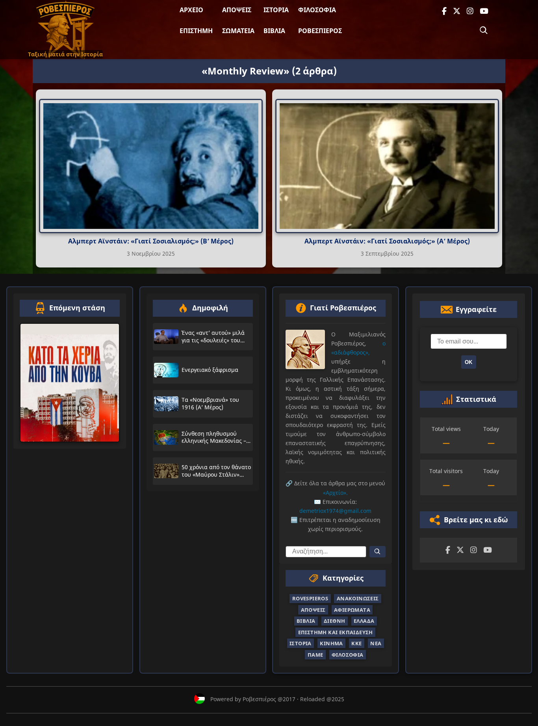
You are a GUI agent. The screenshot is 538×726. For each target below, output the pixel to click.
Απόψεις (236, 10)
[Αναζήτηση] (484, 30)
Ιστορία (276, 10)
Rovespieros (310, 598)
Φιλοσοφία (317, 10)
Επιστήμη (196, 30)
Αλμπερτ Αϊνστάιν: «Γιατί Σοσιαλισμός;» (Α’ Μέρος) (387, 241)
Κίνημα (331, 643)
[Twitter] (456, 11)
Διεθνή (334, 620)
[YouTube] (484, 11)
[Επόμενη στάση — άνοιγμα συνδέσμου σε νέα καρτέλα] (70, 383)
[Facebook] (444, 11)
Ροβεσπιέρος (320, 30)
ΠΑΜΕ (315, 654)
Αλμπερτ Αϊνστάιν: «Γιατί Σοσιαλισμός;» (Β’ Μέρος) (151, 241)
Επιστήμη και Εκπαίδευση (335, 632)
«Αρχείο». (335, 492)
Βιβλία (274, 30)
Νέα (375, 643)
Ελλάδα (364, 620)
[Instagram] (470, 11)
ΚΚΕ (356, 643)
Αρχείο (191, 10)
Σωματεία (238, 30)
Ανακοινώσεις (358, 598)
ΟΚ (468, 362)
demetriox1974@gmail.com (335, 510)
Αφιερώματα (352, 609)
